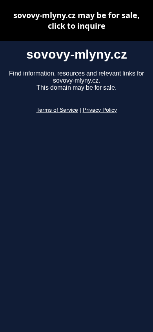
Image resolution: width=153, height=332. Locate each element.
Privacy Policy (100, 110)
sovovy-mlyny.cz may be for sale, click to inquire (76, 20)
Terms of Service (57, 110)
